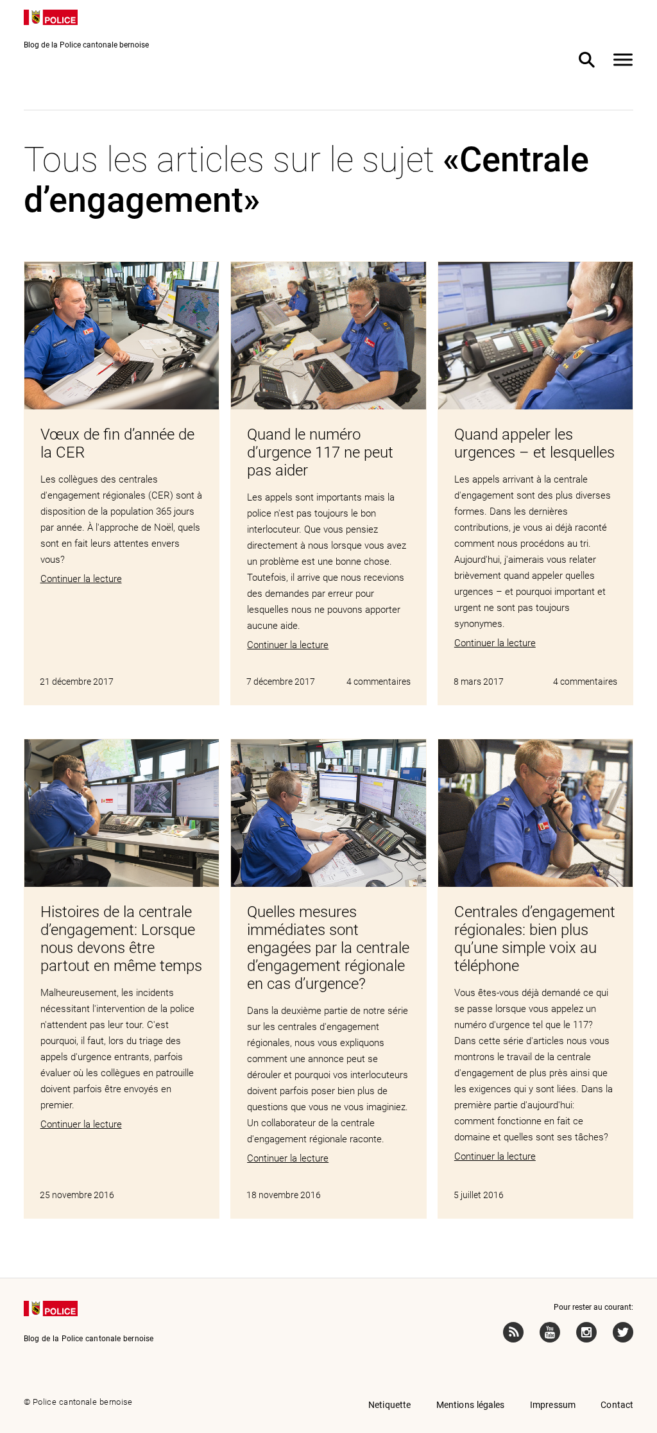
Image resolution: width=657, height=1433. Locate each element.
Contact (617, 1405)
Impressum (553, 1405)
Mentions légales (470, 1405)
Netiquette (389, 1405)
